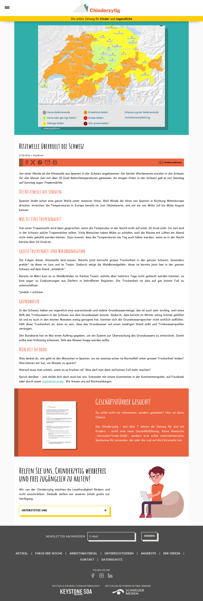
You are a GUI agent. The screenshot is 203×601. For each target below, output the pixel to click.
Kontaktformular (53, 381)
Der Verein (171, 553)
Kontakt (87, 559)
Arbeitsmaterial (83, 553)
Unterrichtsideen (119, 553)
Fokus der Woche (48, 553)
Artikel (22, 553)
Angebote (148, 553)
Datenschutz (112, 559)
